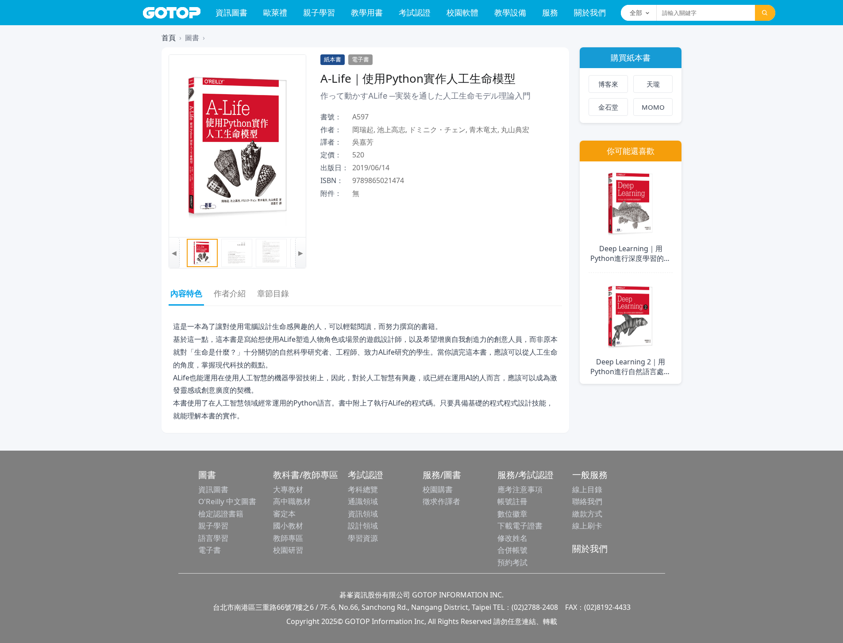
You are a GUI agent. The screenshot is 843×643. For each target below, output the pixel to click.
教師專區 (288, 538)
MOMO (653, 107)
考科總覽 (363, 489)
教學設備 (510, 12)
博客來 (608, 84)
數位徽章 (512, 514)
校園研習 (288, 550)
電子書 (209, 550)
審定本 (284, 514)
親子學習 (319, 12)
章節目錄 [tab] (273, 293)
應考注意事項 (520, 489)
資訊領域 (363, 514)
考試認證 (415, 12)
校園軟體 (462, 12)
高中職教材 (292, 501)
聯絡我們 (587, 501)
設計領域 (363, 526)
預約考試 (512, 562)
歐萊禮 (275, 12)
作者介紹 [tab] (230, 293)
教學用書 (367, 12)
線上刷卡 (587, 526)
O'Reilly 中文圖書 (227, 501)
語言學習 (213, 538)
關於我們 (590, 12)
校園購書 (438, 489)
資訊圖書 (231, 12)
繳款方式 (587, 514)
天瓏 (653, 84)
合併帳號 (512, 550)
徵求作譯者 (441, 501)
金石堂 (608, 107)
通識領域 (363, 501)
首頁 (169, 37)
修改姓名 (512, 538)
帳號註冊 (512, 501)
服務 (550, 12)
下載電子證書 (520, 526)
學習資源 (363, 538)
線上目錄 (587, 489)
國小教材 (288, 526)
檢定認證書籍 (220, 514)
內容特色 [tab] (186, 293)
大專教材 (288, 489)
